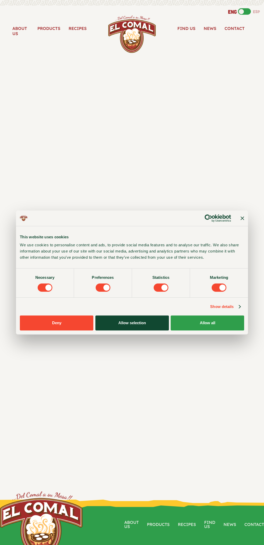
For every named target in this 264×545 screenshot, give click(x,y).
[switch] (103, 287)
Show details (222, 306)
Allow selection (132, 323)
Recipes (78, 28)
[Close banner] (242, 218)
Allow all (207, 323)
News (210, 28)
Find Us (186, 28)
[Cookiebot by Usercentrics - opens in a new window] (208, 218)
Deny (56, 323)
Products (48, 28)
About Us (19, 31)
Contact (235, 28)
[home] (132, 34)
